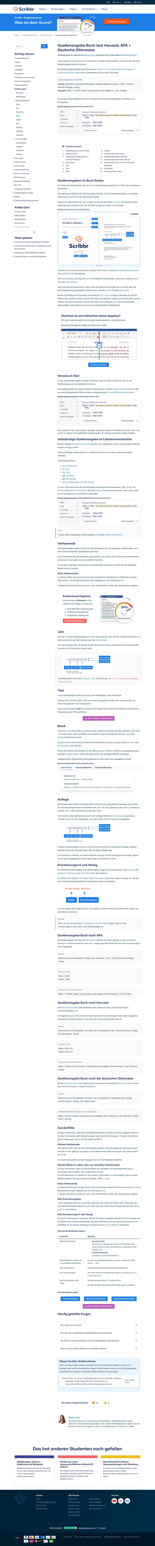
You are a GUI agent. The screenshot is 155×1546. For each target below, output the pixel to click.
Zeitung (19, 154)
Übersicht (19, 93)
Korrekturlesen (57, 9)
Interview (19, 131)
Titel (67, 168)
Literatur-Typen (20, 162)
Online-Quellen (21, 139)
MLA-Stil (18, 185)
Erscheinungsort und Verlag (114, 154)
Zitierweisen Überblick (23, 189)
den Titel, (66, 472)
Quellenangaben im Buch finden (77, 151)
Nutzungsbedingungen (112, 1537)
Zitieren (73, 9)
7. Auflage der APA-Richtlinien (95, 923)
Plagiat (42, 9)
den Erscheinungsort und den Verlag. (78, 482)
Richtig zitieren (20, 215)
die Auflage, (71, 479)
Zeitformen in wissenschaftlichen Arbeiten (30, 253)
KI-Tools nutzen (20, 212)
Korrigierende (42, 1508)
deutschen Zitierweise (67, 873)
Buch (18, 116)
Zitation (17, 62)
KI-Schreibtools (89, 9)
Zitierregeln (19, 70)
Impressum (65, 746)
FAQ (108, 2)
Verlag (60, 737)
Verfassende (70, 162)
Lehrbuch (19, 135)
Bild (17, 108)
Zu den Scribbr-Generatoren (99, 718)
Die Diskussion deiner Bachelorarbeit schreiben (32, 242)
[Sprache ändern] (17, 1537)
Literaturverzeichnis (22, 170)
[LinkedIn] (127, 1501)
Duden (18, 120)
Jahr (67, 165)
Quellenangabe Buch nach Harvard (117, 160)
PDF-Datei (104, 295)
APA (80, 80)
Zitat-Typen (19, 158)
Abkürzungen (20, 166)
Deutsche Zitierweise (22, 181)
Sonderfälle (108, 168)
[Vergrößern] (99, 833)
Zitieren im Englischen (23, 81)
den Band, (70, 475)
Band (68, 171)
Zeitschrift (20, 150)
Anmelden (127, 2)
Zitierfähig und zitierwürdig (24, 77)
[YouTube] (114, 1501)
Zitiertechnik (19, 73)
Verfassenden (101, 640)
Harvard (122, 389)
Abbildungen (21, 97)
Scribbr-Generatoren (114, 535)
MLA (132, 389)
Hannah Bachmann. (130, 55)
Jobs (38, 1499)
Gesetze (19, 127)
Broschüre (20, 112)
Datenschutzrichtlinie (131, 1537)
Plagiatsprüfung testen (75, 621)
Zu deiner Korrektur (98, 365)
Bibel (18, 104)
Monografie (124, 290)
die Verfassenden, (70, 466)
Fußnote (110, 392)
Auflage (107, 151)
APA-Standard (20, 177)
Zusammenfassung (22, 58)
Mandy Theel (90, 55)
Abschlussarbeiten (23, 100)
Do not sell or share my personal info (87, 1537)
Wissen (104, 9)
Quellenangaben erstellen (24, 193)
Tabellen (19, 147)
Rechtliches (41, 1505)
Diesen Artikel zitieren (129, 1381)
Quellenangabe (20, 89)
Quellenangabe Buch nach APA (115, 157)
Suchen (139, 2)
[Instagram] (121, 1501)
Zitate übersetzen (21, 85)
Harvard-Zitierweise (22, 173)
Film (17, 123)
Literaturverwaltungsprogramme (26, 200)
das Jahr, (66, 469)
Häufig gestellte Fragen (113, 171)
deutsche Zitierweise (77, 490)
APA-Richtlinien (20, 219)
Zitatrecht (18, 66)
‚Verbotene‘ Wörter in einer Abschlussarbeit (30, 256)
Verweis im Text (103, 69)
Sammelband (21, 143)
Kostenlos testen (116, 21)
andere (99, 490)
